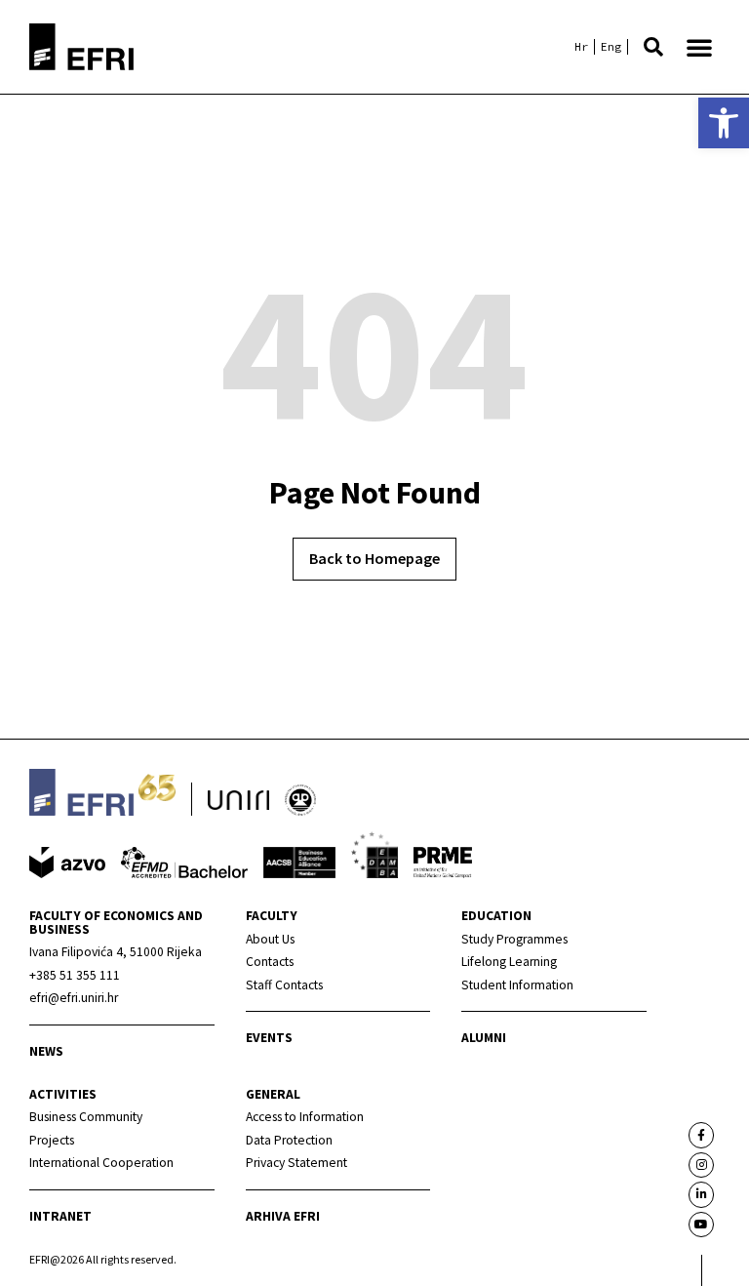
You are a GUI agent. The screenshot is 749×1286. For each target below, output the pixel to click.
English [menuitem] (611, 47)
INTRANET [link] (60, 1216)
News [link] (46, 1051)
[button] (653, 47)
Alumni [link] (483, 1037)
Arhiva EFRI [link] (283, 1216)
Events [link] (269, 1037)
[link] (723, 123)
